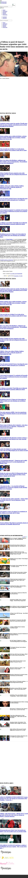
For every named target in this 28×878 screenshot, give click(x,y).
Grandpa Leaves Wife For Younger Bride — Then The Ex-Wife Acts (18, 689)
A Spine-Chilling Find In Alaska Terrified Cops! (17, 627)
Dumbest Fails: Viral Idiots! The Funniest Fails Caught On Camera (18, 723)
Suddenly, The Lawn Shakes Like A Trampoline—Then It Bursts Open (18, 695)
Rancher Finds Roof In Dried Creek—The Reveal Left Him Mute (19, 675)
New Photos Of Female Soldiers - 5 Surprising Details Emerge (18, 682)
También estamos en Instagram (6, 259)
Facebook (5, 16)
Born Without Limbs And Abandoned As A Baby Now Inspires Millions (19, 607)
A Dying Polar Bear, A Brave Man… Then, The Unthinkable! (18, 586)
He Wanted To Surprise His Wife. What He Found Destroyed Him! (18, 620)
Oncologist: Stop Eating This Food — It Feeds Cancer (18, 566)
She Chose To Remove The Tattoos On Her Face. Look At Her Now (18, 709)
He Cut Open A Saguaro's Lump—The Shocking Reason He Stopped (18, 641)
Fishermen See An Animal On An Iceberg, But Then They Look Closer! (17, 580)
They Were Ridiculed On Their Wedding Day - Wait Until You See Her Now (18, 716)
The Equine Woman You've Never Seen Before (18, 648)
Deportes (4, 12)
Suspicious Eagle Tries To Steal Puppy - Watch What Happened (18, 600)
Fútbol (4, 10)
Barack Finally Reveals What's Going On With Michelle (19, 702)
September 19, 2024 (18, 275)
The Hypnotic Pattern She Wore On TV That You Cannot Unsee (18, 736)
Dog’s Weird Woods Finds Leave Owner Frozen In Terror (18, 661)
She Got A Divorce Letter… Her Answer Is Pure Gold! (17, 668)
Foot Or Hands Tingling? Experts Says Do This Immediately (18, 539)
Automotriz (5, 11)
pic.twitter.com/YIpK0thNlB (16, 273)
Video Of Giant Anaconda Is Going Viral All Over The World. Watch (18, 573)
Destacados (5, 14)
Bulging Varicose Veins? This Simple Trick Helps (19, 559)
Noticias (4, 13)
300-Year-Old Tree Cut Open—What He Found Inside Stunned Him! (18, 655)
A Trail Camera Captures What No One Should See (18, 593)
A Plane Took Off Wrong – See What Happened (19, 614)
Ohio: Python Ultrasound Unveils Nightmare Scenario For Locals (18, 730)
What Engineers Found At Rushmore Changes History (19, 634)
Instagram (5, 18)
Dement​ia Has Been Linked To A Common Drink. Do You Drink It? (18, 546)
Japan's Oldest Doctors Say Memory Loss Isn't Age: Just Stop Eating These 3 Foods (18, 553)
